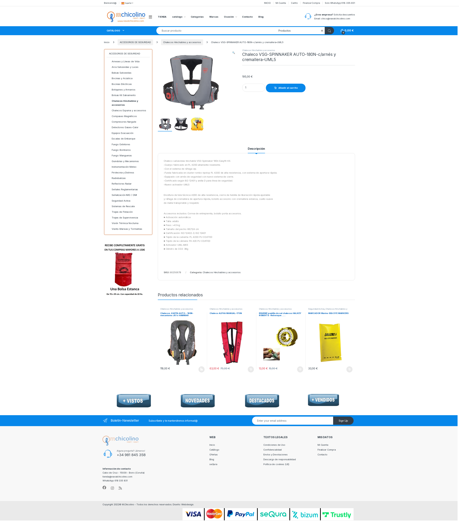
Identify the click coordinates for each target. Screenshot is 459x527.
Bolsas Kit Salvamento (124, 95)
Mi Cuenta (281, 3)
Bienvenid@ (110, 3)
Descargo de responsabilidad (279, 459)
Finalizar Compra (311, 3)
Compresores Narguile (124, 121)
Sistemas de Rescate (123, 206)
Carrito (294, 3)
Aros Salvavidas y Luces (125, 67)
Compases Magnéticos (124, 116)
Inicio (107, 42)
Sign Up (343, 420)
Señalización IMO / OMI (124, 195)
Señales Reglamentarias (125, 189)
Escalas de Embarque (123, 138)
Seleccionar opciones (198, 369)
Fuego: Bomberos (121, 150)
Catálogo (214, 449)
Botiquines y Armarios (123, 89)
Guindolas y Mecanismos (125, 161)
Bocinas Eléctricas (122, 84)
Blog (261, 16)
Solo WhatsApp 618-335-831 (340, 3)
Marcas (213, 16)
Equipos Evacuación (122, 133)
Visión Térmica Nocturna (125, 223)
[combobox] (216, 30)
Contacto (247, 16)
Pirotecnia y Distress (123, 172)
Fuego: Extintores (121, 144)
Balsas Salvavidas (121, 72)
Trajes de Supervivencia (125, 217)
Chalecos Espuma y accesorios (129, 110)
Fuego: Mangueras (122, 155)
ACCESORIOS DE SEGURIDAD (135, 42)
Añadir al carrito (288, 88)
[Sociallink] (104, 487)
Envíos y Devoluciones (275, 454)
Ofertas (213, 454)
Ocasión (229, 16)
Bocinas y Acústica (122, 78)
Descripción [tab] (256, 148)
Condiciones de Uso (274, 445)
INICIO (267, 3)
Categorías (197, 16)
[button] (233, 53)
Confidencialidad (272, 449)
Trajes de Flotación (122, 212)
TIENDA (162, 16)
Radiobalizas (119, 178)
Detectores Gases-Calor (125, 127)
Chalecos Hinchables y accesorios (182, 42)
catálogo (177, 16)
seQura (213, 464)
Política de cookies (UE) (276, 464)
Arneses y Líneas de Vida (125, 61)
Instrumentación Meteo (124, 166)
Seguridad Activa (316, 309)
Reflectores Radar (122, 183)
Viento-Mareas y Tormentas (127, 229)
